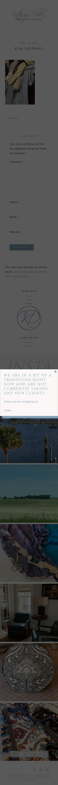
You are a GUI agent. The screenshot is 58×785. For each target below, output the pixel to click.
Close (7, 410)
